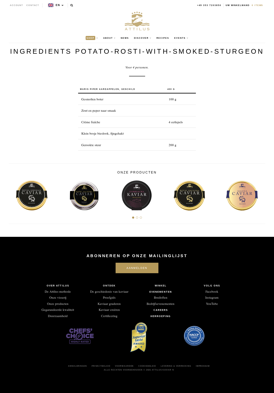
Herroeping (160, 316)
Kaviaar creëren (109, 309)
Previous (13, 194)
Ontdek (109, 285)
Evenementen (160, 292)
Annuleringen (77, 366)
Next (260, 194)
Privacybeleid (101, 366)
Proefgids (109, 297)
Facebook (212, 291)
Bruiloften (160, 297)
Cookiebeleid (147, 366)
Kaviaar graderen (109, 303)
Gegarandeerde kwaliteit (58, 309)
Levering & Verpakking (176, 366)
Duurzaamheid (58, 316)
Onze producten (57, 303)
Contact (32, 5)
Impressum (203, 366)
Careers (160, 310)
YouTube (212, 303)
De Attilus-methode (58, 291)
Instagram (212, 297)
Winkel (161, 285)
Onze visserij (57, 297)
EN (58, 5)
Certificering (109, 316)
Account (16, 5)
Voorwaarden (124, 366)
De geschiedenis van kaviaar (109, 291)
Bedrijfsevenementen (160, 303)
